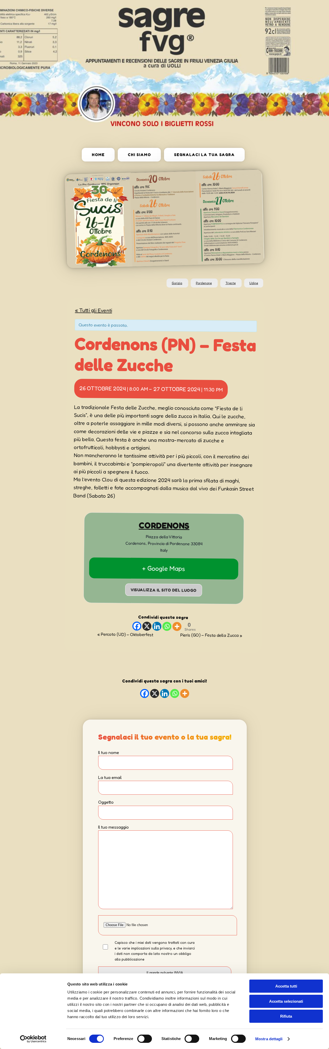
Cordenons (164, 525)
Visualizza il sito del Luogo (164, 590)
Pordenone (204, 283)
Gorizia (177, 283)
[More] (176, 626)
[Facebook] (136, 626)
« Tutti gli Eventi (93, 310)
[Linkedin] (156, 626)
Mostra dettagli (269, 1039)
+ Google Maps (163, 568)
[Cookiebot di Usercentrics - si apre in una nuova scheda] (33, 1039)
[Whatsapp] (166, 626)
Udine (253, 283)
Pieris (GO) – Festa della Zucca (211, 635)
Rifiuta (286, 1016)
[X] (146, 626)
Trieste (230, 283)
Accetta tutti (286, 986)
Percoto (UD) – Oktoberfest (125, 634)
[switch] (144, 1039)
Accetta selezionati (286, 1001)
